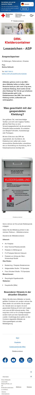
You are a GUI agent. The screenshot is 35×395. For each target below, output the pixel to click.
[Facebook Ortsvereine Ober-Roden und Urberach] (5, 360)
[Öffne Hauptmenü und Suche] (32, 16)
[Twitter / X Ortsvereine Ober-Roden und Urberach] (21, 360)
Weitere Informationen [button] (5, 392)
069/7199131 (9, 71)
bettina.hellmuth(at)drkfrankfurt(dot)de (14, 74)
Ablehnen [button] (18, 387)
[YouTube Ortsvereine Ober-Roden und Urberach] (13, 360)
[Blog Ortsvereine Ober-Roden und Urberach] (29, 360)
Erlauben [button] (29, 387)
